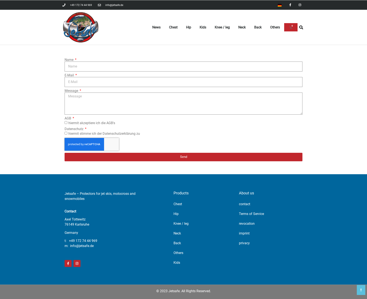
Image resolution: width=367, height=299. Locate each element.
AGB (68, 118)
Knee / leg (222, 27)
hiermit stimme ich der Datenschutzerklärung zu (104, 133)
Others (275, 27)
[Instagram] (300, 5)
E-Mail (70, 75)
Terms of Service (251, 214)
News (156, 27)
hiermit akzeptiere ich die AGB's (91, 123)
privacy (244, 243)
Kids (203, 27)
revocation (247, 224)
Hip (188, 27)
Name (69, 60)
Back (258, 27)
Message (72, 91)
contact (244, 204)
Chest (173, 27)
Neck (242, 27)
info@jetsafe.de (82, 246)
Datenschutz (74, 129)
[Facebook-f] (290, 5)
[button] (301, 27)
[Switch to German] (280, 5)
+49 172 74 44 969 (83, 241)
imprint (244, 233)
